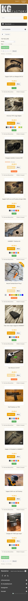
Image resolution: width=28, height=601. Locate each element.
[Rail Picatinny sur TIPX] (14, 395)
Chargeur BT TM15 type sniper (14, 533)
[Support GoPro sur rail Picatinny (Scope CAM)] (14, 187)
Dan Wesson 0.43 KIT (14, 367)
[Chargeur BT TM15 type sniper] (14, 522)
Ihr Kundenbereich (6, 584)
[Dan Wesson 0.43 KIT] (14, 356)
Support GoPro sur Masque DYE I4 (14, 76)
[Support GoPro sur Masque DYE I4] (14, 65)
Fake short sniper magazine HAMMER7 (14, 325)
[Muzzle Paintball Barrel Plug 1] (14, 272)
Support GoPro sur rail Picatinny (14, 491)
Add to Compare (21, 91)
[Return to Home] (2, 34)
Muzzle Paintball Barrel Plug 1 (14, 283)
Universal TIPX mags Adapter (14, 115)
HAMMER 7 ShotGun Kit (14, 241)
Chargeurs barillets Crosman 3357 (14, 158)
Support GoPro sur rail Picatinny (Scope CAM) (14, 199)
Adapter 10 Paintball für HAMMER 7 (14, 449)
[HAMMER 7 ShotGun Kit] (14, 230)
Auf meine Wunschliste (8, 91)
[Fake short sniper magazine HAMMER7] (14, 314)
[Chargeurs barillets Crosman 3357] (14, 146)
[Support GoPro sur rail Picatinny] (14, 480)
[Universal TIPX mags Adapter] (14, 104)
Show (2, 43)
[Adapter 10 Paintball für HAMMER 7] (14, 438)
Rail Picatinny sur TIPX (14, 407)
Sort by (2, 41)
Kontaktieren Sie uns (23, 2)
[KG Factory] (14, 9)
